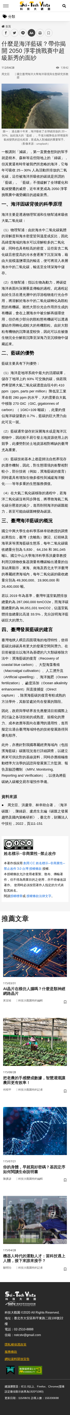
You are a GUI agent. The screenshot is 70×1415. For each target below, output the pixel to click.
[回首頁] (35, 6)
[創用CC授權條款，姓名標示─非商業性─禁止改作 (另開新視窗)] (19, 844)
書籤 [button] (48, 33)
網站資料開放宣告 (17, 1359)
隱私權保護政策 (15, 1344)
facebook (6, 33)
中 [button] (31, 33)
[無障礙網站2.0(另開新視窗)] (30, 1370)
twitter (14, 33)
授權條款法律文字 (38, 896)
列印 (40, 33)
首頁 (8, 26)
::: (3, 25)
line (21, 33)
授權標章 (16, 896)
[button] (64, 6)
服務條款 (11, 1351)
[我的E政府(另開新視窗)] (10, 1370)
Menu (6, 6)
